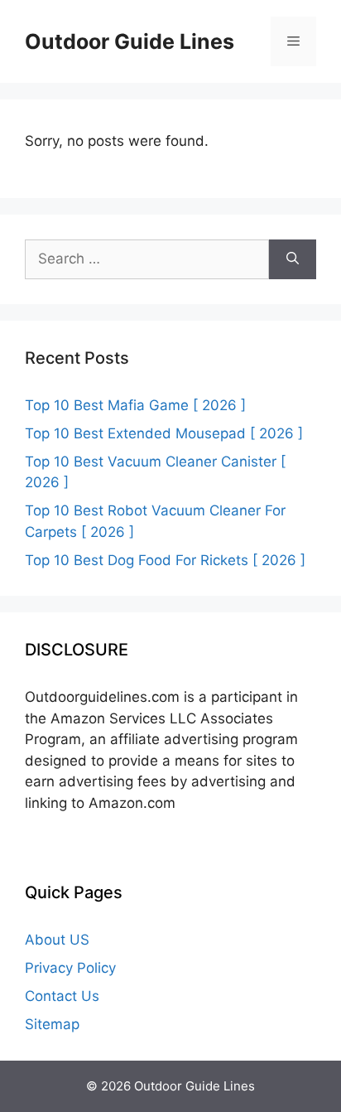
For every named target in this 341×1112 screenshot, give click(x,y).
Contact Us (62, 996)
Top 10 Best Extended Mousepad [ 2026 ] (164, 433)
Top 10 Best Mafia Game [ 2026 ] (135, 405)
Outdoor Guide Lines (129, 41)
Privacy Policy (70, 968)
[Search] (292, 259)
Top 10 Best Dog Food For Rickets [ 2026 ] (165, 560)
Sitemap (52, 1024)
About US (57, 939)
